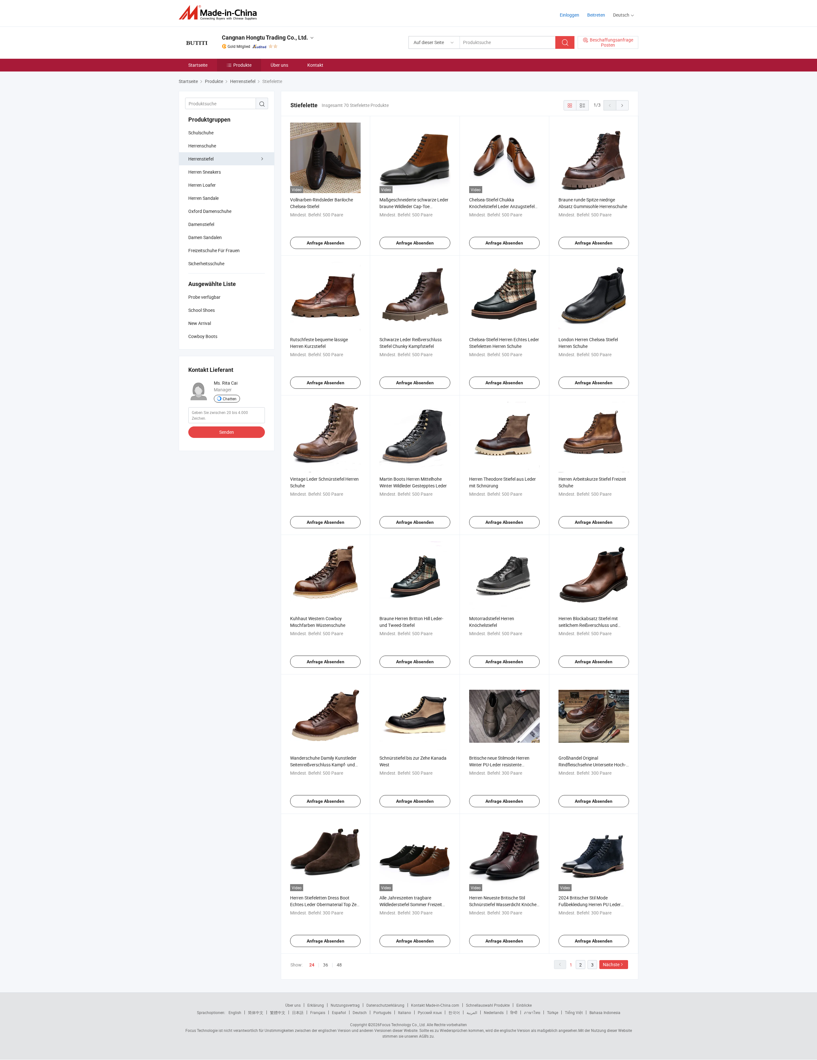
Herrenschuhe (202, 146)
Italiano (404, 1012)
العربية (472, 1012)
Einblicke (524, 1005)
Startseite (197, 65)
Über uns (279, 65)
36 (325, 965)
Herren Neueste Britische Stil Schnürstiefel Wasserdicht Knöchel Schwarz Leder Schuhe (503, 904)
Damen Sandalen (205, 237)
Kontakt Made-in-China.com (435, 1005)
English (235, 1012)
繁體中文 (277, 1012)
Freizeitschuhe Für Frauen (214, 250)
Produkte (242, 65)
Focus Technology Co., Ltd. (403, 1024)
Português (382, 1012)
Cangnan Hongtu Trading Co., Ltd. (265, 37)
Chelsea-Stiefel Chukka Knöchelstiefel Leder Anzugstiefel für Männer (502, 206)
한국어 (454, 1012)
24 (311, 964)
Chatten (229, 398)
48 (339, 965)
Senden (226, 432)
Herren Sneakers (204, 172)
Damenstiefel (201, 224)
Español (339, 1012)
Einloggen (569, 15)
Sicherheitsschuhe (206, 263)
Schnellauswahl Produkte (488, 1005)
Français (317, 1012)
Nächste (611, 964)
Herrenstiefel (201, 159)
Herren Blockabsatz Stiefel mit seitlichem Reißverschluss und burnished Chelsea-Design (588, 625)
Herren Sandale (203, 198)
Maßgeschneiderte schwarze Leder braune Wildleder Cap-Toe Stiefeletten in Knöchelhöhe (413, 206)
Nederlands (494, 1012)
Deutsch (360, 1012)
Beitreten (596, 15)
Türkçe (552, 1012)
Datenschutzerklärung (385, 1005)
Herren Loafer (202, 185)
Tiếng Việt (574, 1012)
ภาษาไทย (532, 1012)
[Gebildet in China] (220, 12)
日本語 (298, 1012)
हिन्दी (513, 1012)
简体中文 (255, 1012)
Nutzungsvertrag (345, 1005)
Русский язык (430, 1012)
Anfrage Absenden (325, 242)
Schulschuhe (201, 133)
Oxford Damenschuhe (209, 211)
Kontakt (315, 65)
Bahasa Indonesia (604, 1012)
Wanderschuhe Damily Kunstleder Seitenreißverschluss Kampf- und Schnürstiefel (323, 764)
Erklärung (315, 1005)
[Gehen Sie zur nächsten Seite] (622, 105)
